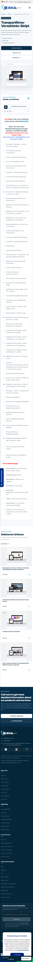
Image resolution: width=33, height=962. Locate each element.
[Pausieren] (5, 111)
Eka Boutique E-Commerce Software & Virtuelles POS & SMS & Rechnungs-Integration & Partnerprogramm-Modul (16, 568)
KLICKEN (25, 121)
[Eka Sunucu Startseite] (9, 733)
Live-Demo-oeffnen (15, 48)
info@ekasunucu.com (8, 738)
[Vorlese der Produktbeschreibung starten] (6, 107)
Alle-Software (4, 543)
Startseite (3, 14)
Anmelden (16, 919)
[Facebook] (2, 941)
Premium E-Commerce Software (11, 631)
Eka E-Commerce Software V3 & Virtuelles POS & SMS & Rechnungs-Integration (16, 664)
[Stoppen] (10, 111)
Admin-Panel (16, 52)
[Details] (29, 574)
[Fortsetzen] (8, 111)
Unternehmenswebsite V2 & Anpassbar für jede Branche (16, 600)
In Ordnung (17, 955)
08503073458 (6, 740)
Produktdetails (15, 57)
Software (10, 14)
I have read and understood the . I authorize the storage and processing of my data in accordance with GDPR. (17, 924)
